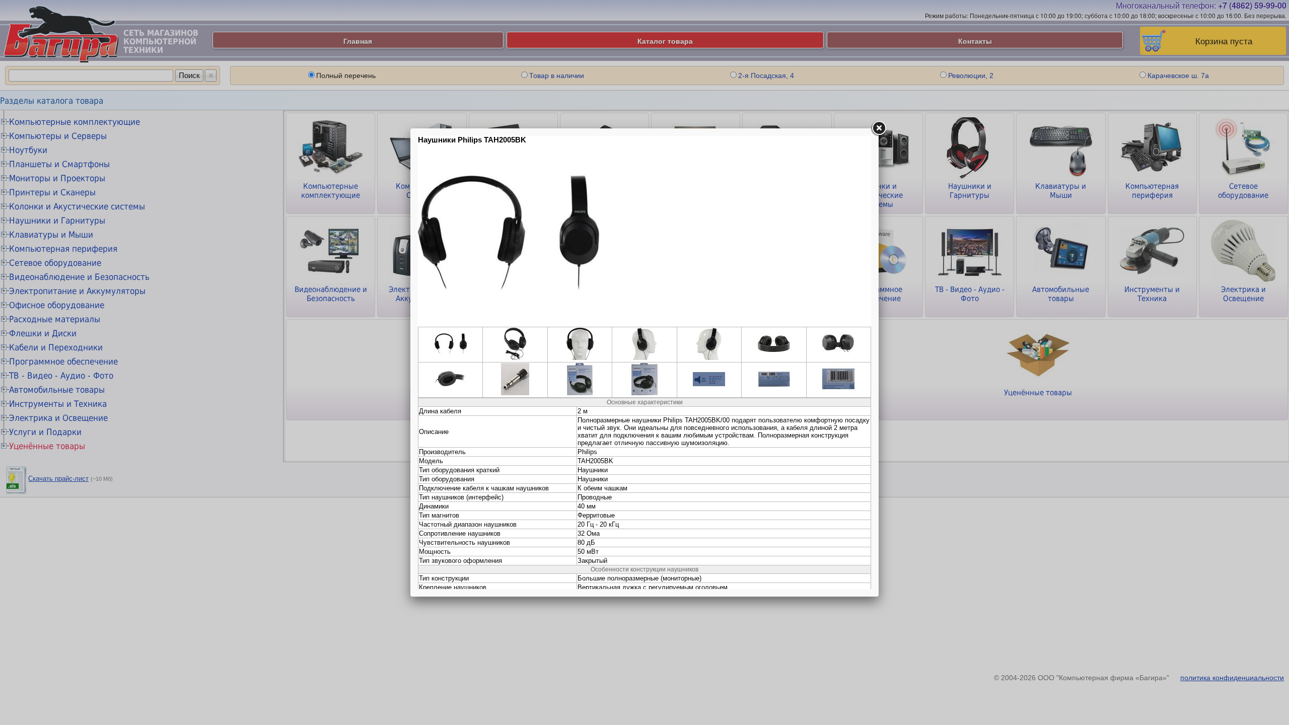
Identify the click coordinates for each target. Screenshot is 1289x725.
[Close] (879, 128)
